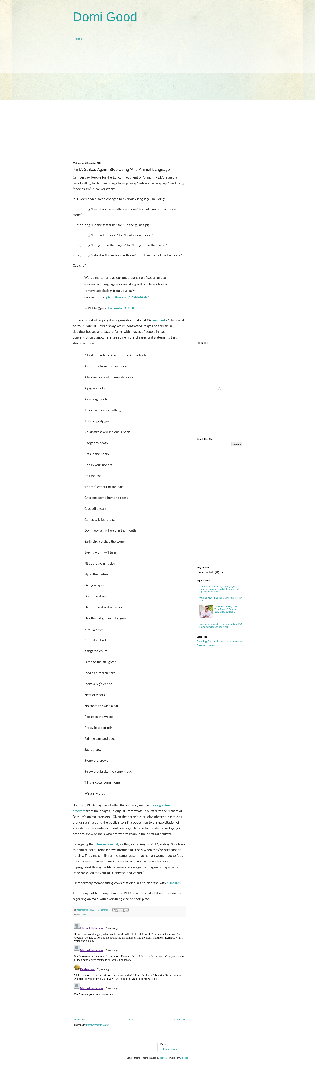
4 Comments (102, 910)
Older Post (179, 1019)
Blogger (184, 1058)
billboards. (174, 883)
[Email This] (114, 910)
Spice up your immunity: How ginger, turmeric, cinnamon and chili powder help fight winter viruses (219, 589)
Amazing (202, 641)
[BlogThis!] (117, 910)
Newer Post (79, 1019)
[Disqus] (129, 967)
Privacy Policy (170, 1049)
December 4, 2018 (121, 308)
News (83, 914)
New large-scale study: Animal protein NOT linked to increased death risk (220, 625)
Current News (216, 641)
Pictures (211, 645)
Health (228, 641)
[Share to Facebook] (124, 910)
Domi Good (105, 17)
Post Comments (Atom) (97, 1025)
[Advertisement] (157, 74)
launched (158, 320)
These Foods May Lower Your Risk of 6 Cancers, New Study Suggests (226, 609)
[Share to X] (120, 910)
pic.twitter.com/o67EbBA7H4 (127, 297)
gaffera (163, 1058)
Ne (241, 642)
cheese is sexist (107, 844)
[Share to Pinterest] (127, 910)
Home (78, 39)
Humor (236, 641)
